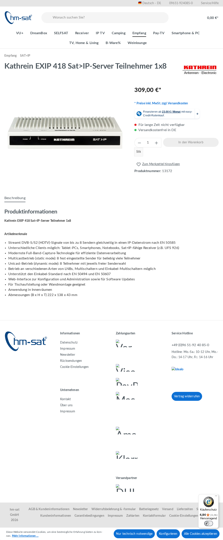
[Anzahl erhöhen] (156, 142)
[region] (65, 132)
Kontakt (65, 399)
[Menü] (216, 496)
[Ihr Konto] (194, 16)
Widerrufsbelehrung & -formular (113, 509)
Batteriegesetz (149, 509)
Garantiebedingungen (89, 515)
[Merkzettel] (180, 16)
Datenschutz (69, 342)
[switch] (208, 523)
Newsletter (67, 354)
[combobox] (110, 17)
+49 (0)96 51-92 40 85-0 (190, 345)
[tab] (14, 198)
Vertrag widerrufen (187, 396)
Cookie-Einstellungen (74, 367)
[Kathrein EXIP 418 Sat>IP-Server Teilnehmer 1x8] (65, 132)
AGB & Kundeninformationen (49, 509)
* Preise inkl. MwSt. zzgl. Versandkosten (161, 103)
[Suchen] (46, 17)
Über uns (66, 405)
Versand (167, 509)
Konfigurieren (168, 533)
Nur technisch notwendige (134, 533)
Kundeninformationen (55, 515)
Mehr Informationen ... (25, 536)
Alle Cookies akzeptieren (200, 533)
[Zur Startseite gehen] (18, 17)
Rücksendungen (71, 360)
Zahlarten (132, 515)
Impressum (67, 348)
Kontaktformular (154, 515)
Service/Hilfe (210, 3)
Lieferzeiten (185, 509)
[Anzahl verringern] (139, 142)
